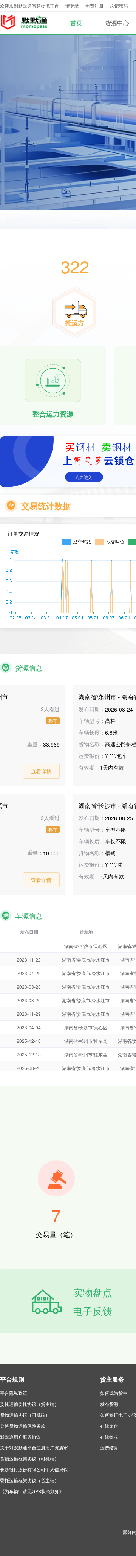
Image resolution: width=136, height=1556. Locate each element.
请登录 (72, 5)
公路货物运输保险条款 (22, 1425)
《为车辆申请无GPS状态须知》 (32, 1491)
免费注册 (94, 5)
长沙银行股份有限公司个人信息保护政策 (38, 1469)
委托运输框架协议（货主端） (29, 1480)
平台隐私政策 (13, 1393)
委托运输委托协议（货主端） (29, 1404)
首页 (76, 22)
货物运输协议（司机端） (25, 1414)
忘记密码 (119, 5)
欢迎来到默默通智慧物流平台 (29, 5)
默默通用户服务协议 (20, 1436)
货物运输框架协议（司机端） (29, 1458)
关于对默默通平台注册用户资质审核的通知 (38, 1447)
